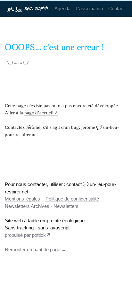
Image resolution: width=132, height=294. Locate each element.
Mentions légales (22, 198)
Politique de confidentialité (72, 198)
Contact (116, 8)
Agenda (62, 8)
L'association (89, 8)
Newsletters (17, 206)
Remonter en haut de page (32, 249)
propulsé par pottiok (25, 235)
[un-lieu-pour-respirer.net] (28, 8)
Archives (40, 206)
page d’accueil (39, 112)
